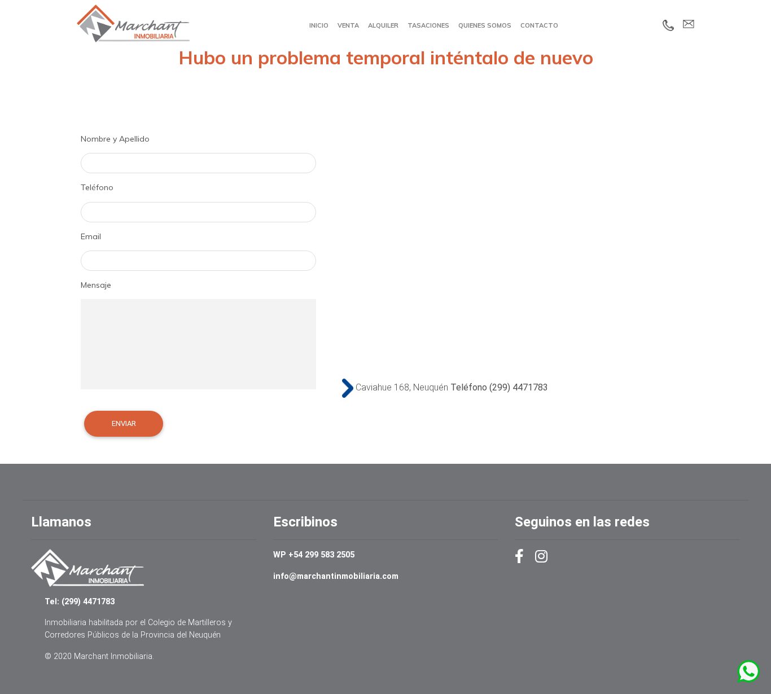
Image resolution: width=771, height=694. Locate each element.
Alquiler (383, 25)
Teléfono (97, 187)
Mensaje (96, 285)
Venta (348, 25)
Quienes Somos (484, 25)
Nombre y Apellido (115, 139)
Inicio (318, 25)
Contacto (539, 25)
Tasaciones (428, 25)
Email (91, 236)
